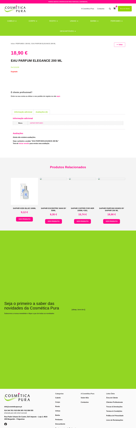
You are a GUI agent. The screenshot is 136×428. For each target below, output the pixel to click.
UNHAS (73, 21)
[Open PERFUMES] (122, 21)
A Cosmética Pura (87, 9)
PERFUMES (116, 21)
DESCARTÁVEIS (67, 31)
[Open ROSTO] (57, 21)
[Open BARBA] (98, 21)
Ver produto (24, 219)
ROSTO (52, 21)
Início (13, 43)
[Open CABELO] (16, 21)
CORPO (32, 21)
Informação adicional (23, 112)
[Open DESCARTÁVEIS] (75, 31)
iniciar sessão (24, 143)
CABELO (11, 21)
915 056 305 (18, 410)
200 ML (27, 43)
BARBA (93, 21)
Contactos (100, 9)
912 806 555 (28, 410)
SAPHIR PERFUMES (36, 123)
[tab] (23, 112)
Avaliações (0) (42, 112)
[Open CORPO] (37, 21)
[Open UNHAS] (78, 21)
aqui (58, 96)
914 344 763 (8, 410)
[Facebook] (5, 424)
